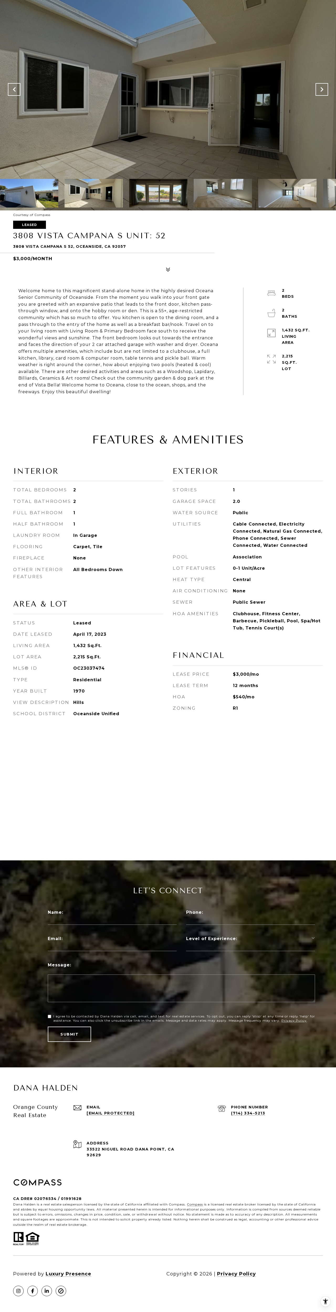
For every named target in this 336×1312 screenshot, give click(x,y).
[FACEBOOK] (32, 1291)
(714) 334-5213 (248, 1113)
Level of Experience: (211, 938)
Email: (55, 938)
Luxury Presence (68, 1274)
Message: (59, 964)
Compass (195, 1204)
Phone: (194, 912)
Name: (55, 912)
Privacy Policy (294, 1020)
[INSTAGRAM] (18, 1291)
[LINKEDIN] (46, 1291)
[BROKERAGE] (61, 1291)
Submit (69, 1034)
